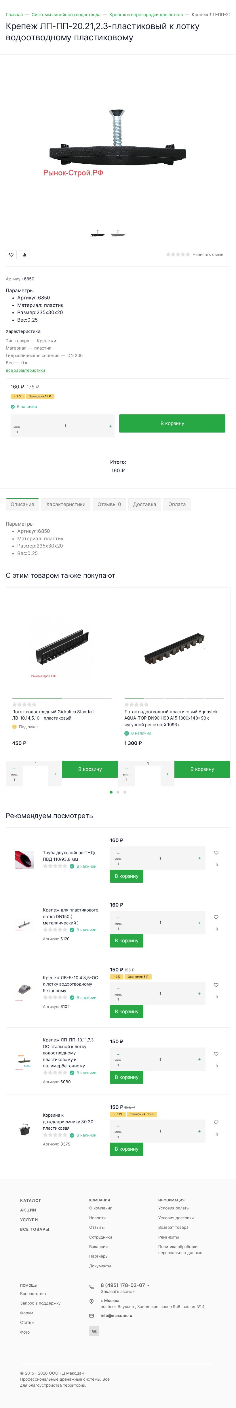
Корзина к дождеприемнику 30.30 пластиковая (68, 1121)
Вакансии (98, 1246)
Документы (100, 1266)
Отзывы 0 (109, 504)
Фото (25, 1332)
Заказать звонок (118, 1291)
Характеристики (65, 504)
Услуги (29, 1220)
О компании (100, 1208)
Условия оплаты (173, 1208)
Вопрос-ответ (33, 1293)
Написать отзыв (208, 254)
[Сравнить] (216, 864)
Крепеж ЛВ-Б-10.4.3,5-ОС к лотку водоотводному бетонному (70, 984)
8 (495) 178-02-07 (123, 1285)
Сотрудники (100, 1237)
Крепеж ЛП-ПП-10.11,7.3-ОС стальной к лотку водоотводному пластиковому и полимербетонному (69, 1053)
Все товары (34, 1229)
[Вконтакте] (94, 1331)
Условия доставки (176, 1218)
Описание (22, 504)
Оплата (177, 504)
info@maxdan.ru (116, 1315)
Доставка (144, 504)
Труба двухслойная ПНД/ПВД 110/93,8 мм (69, 856)
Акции (28, 1210)
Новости (97, 1218)
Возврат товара (173, 1227)
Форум (26, 1313)
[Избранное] (216, 853)
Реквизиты (168, 1237)
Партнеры (98, 1256)
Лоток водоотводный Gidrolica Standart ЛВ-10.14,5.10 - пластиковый (53, 715)
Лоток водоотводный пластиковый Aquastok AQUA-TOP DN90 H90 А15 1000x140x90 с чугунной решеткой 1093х (171, 718)
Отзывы (96, 1227)
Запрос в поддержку (40, 1303)
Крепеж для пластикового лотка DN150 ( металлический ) (70, 916)
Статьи (27, 1322)
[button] (111, 792)
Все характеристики (25, 370)
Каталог (30, 1200)
